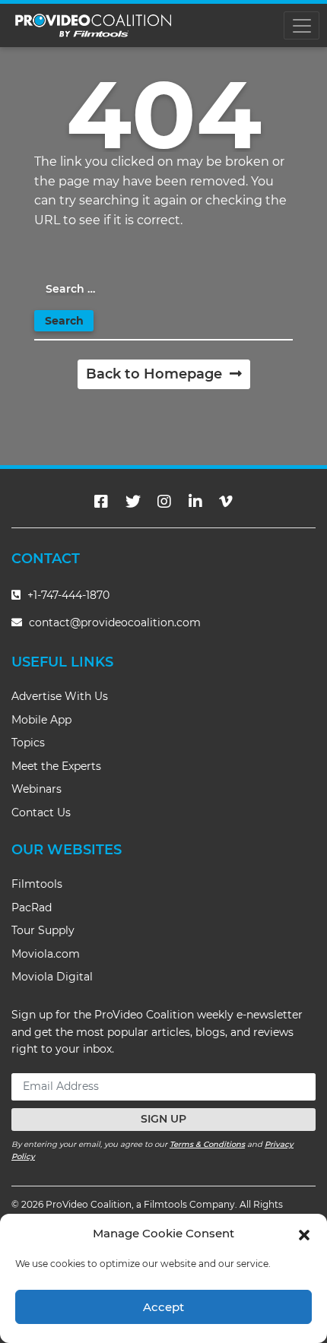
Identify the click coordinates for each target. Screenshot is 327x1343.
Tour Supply (43, 930)
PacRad (31, 907)
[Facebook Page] (101, 502)
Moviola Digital (52, 976)
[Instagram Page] (164, 502)
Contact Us (41, 812)
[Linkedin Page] (195, 502)
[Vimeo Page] (226, 502)
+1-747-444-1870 (67, 595)
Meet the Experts (56, 766)
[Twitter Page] (133, 502)
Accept (163, 1307)
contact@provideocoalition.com (115, 622)
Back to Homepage (156, 374)
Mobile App (41, 720)
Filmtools (36, 884)
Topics (28, 742)
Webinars (36, 789)
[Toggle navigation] (301, 25)
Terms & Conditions (207, 1144)
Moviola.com (45, 954)
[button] (304, 1233)
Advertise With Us (59, 696)
